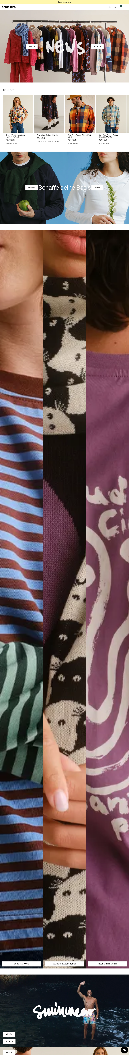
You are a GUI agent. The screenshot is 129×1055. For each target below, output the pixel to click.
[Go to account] (115, 7)
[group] (18, 120)
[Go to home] (9, 7)
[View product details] (18, 139)
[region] (64, 120)
